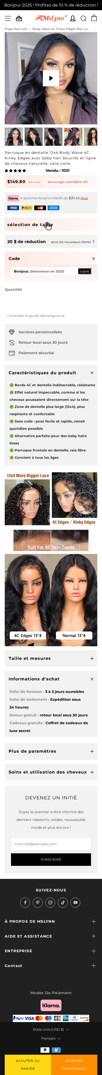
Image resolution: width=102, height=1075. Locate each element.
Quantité (13, 289)
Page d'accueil (16, 29)
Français (48, 1038)
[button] (16, 170)
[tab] (14, 137)
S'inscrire (51, 859)
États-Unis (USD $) (48, 1029)
